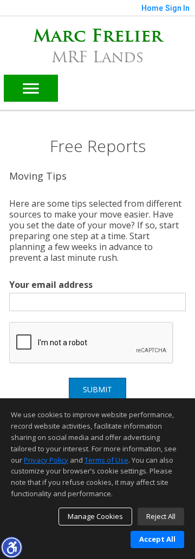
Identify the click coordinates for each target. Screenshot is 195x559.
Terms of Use (106, 460)
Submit (97, 389)
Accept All (157, 539)
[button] (11, 547)
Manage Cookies (95, 516)
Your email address (51, 284)
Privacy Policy (46, 460)
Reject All (161, 516)
